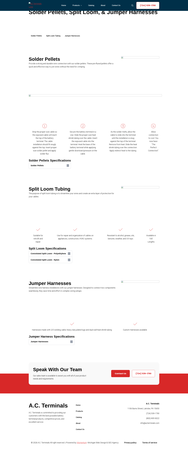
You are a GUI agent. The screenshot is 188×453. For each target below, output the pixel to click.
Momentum (82, 442)
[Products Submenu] (82, 5)
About (103, 5)
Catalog (91, 5)
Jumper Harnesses (72, 36)
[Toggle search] (132, 5)
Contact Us (116, 5)
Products (76, 5)
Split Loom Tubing (53, 36)
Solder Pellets (36, 36)
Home (63, 5)
